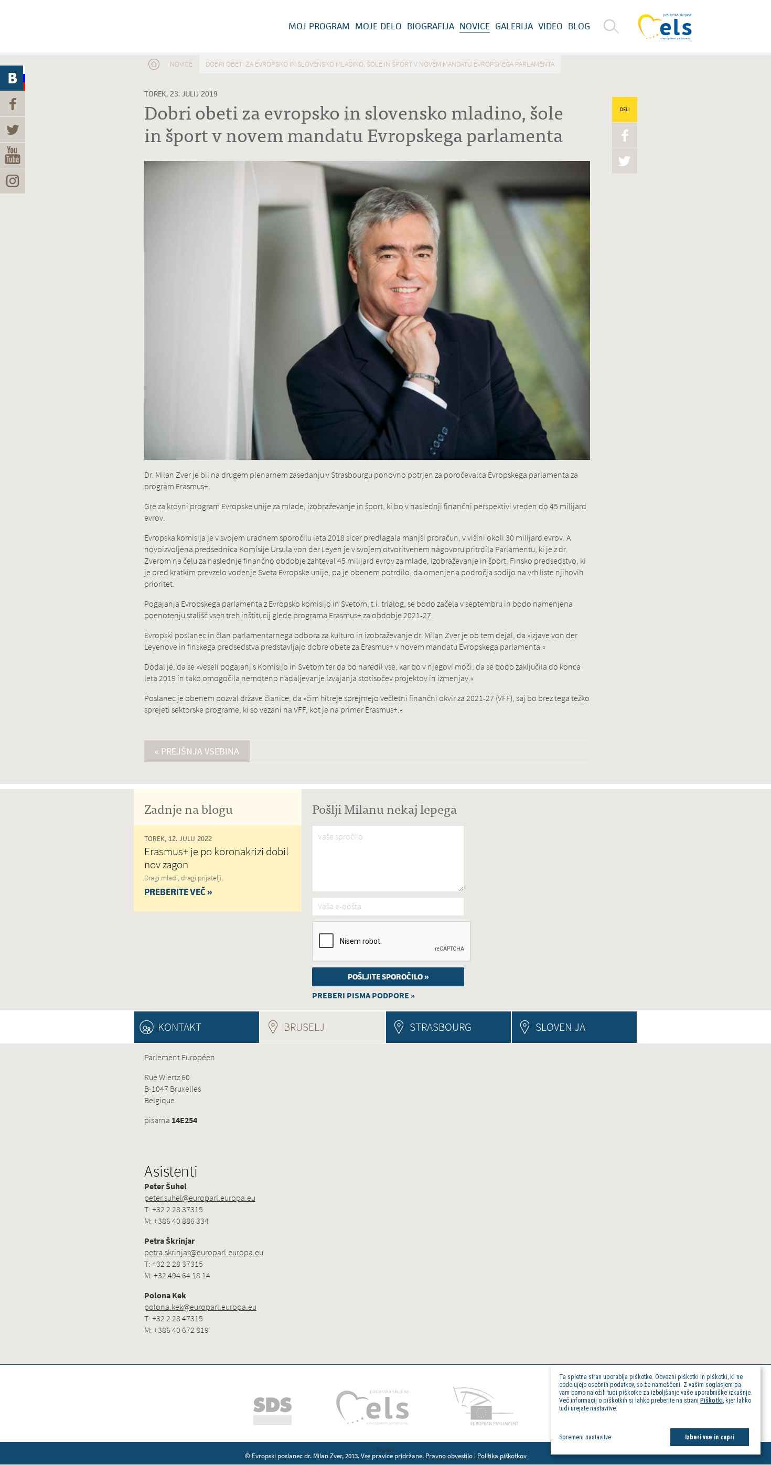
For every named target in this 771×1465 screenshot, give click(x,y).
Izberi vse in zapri (709, 1437)
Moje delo (378, 26)
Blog (579, 26)
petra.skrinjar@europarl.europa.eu (203, 1252)
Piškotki (711, 1400)
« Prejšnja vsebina (197, 751)
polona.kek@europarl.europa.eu (200, 1306)
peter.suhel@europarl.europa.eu (199, 1197)
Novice (474, 26)
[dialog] (656, 1410)
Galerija (514, 26)
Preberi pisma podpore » (363, 995)
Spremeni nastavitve (585, 1437)
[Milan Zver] (131, 26)
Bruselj (333, 1027)
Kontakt (179, 1027)
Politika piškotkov (502, 1455)
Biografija (430, 26)
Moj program (319, 26)
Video (550, 26)
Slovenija (560, 1027)
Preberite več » (178, 892)
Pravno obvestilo (449, 1455)
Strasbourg (441, 1027)
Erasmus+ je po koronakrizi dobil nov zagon (216, 858)
